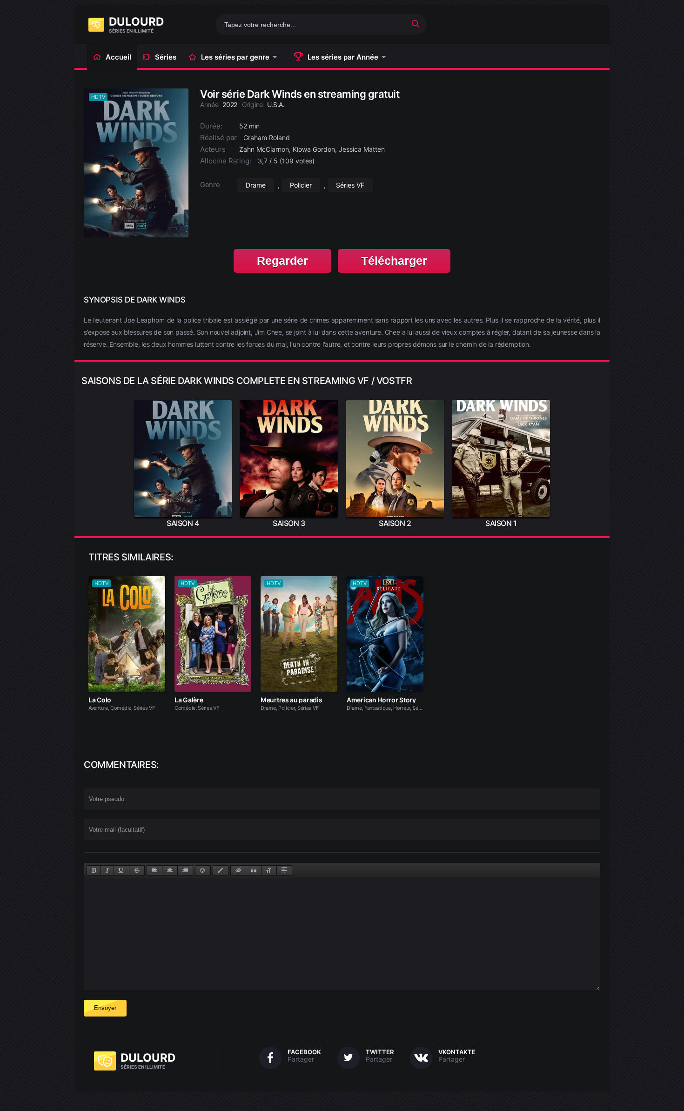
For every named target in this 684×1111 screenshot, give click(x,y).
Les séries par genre (235, 57)
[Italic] (107, 870)
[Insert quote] (254, 870)
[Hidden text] (238, 870)
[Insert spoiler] (284, 870)
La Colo (99, 700)
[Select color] (220, 870)
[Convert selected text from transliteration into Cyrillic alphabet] (269, 870)
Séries (165, 57)
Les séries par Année (343, 57)
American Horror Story (381, 700)
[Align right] (185, 870)
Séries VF (350, 185)
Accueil (118, 57)
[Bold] (94, 870)
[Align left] (154, 870)
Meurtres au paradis (291, 700)
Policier (301, 185)
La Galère (188, 700)
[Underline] (121, 870)
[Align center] (170, 870)
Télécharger (394, 260)
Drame (256, 185)
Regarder (282, 260)
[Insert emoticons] (203, 870)
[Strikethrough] (137, 870)
